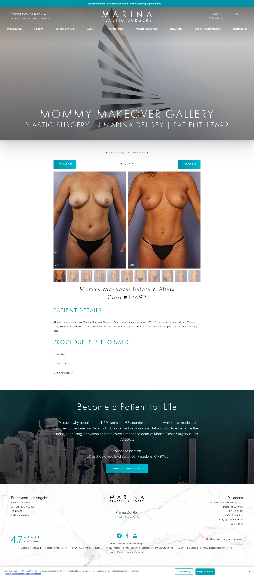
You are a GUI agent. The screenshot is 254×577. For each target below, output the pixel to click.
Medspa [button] (38, 28)
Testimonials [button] (115, 28)
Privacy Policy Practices (15, 573)
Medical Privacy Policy (56, 548)
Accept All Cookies (205, 571)
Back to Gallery (116, 152)
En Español (192, 548)
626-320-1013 (236, 511)
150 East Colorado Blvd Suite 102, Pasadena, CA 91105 (127, 456)
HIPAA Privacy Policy (81, 548)
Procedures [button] (14, 28)
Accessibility (132, 548)
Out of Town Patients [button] (207, 28)
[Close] (249, 571)
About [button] (91, 28)
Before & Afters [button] (65, 28)
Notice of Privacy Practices (108, 548)
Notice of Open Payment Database (126, 552)
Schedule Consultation (26, 14)
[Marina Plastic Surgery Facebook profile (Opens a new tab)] (127, 535)
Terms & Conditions (163, 548)
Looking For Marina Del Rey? (127, 517)
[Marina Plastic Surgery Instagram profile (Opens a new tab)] (119, 535)
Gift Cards (232, 14)
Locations (215, 14)
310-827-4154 (18, 511)
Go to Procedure (137, 152)
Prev (64, 164)
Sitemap (146, 548)
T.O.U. (180, 548)
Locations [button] (176, 28)
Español (214, 18)
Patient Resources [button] (146, 28)
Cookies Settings (184, 571)
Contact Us (240, 28)
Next (189, 164)
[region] (127, 572)
